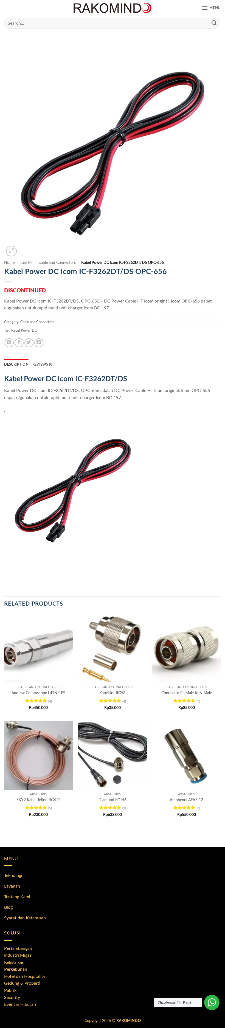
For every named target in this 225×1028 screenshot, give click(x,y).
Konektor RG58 (112, 693)
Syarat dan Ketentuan (25, 918)
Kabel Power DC (24, 330)
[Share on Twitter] (28, 342)
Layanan (12, 886)
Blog (8, 907)
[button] (211, 8)
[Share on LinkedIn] (38, 342)
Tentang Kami (17, 897)
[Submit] (214, 23)
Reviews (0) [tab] (43, 364)
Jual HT (26, 263)
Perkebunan (15, 969)
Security (12, 997)
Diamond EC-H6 (112, 800)
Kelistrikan (14, 962)
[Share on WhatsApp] (9, 342)
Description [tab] (16, 364)
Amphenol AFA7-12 (186, 800)
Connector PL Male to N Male (186, 693)
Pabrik (10, 990)
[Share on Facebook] (19, 342)
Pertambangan (18, 948)
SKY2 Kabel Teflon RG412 (38, 800)
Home (9, 263)
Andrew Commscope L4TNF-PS (38, 693)
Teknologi (13, 875)
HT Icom (155, 390)
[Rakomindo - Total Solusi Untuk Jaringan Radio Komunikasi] (112, 8)
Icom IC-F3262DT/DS (58, 390)
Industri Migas (18, 955)
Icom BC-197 (108, 398)
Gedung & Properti (22, 983)
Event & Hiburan (20, 1004)
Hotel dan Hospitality (24, 976)
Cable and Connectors (57, 263)
